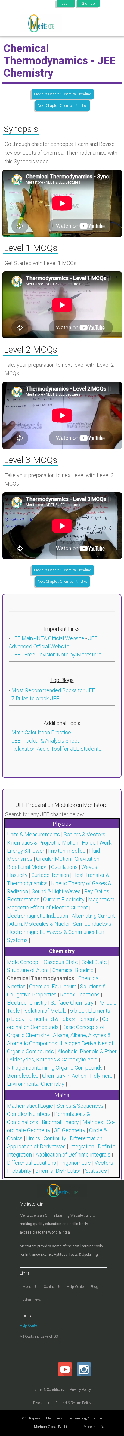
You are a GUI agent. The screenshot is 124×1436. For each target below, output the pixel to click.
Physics (62, 823)
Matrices (92, 1122)
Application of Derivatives (36, 1146)
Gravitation (87, 859)
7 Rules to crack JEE (35, 698)
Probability (19, 1171)
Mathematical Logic (30, 1106)
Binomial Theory (60, 1122)
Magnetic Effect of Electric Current (47, 907)
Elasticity (17, 875)
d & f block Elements (74, 1019)
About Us (30, 1287)
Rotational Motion (27, 867)
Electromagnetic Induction (37, 916)
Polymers (101, 1076)
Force (89, 842)
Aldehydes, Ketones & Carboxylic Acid (53, 1059)
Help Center (76, 1287)
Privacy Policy (80, 1390)
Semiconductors (92, 924)
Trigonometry (75, 1163)
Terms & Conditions (48, 1390)
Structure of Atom (28, 970)
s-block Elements (90, 1011)
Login (65, 3)
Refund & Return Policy (73, 1403)
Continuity (55, 1138)
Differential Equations (31, 1163)
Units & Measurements (33, 834)
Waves (89, 867)
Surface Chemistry (72, 1002)
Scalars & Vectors (84, 834)
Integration (81, 1146)
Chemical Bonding (73, 970)
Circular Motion (53, 859)
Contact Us (52, 1287)
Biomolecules (23, 1076)
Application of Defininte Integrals (73, 1154)
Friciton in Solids (66, 851)
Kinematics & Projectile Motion (42, 842)
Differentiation (86, 1138)
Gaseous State (61, 962)
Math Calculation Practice (41, 732)
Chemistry (62, 951)
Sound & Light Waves (56, 891)
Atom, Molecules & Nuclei (39, 924)
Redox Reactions (80, 994)
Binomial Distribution (58, 1171)
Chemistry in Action (64, 1076)
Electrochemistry (27, 1002)
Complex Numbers (29, 1114)
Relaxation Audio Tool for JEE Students (56, 749)
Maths (61, 1095)
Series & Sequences (80, 1106)
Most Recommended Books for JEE (53, 690)
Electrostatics (23, 899)
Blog (94, 1287)
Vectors (104, 1163)
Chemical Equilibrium (52, 986)
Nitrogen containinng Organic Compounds (55, 1067)
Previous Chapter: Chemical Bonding (62, 94)
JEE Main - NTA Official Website (47, 638)
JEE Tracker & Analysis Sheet (45, 740)
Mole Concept (23, 962)
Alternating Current (93, 916)
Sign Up (88, 3)
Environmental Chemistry (35, 1084)
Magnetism (101, 899)
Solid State (94, 962)
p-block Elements (27, 1019)
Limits (33, 1138)
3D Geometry (69, 1130)
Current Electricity (64, 899)
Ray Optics (96, 891)
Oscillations (64, 867)
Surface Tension (50, 875)
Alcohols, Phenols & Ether (87, 1051)
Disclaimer (41, 1403)
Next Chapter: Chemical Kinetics (63, 105)
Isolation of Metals (45, 1011)
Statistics (96, 1171)
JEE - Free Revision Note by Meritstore (56, 654)
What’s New (32, 1300)
